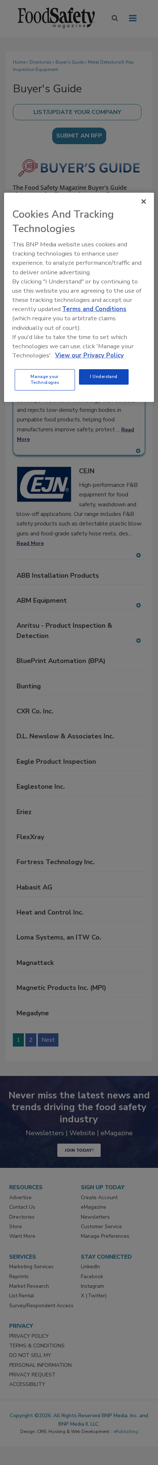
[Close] (144, 201)
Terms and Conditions (94, 309)
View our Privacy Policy (89, 355)
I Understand (104, 376)
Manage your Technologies (44, 379)
